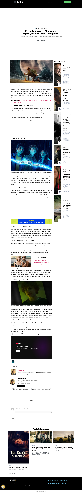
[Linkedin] (29, 486)
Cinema (64, 114)
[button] (14, 1)
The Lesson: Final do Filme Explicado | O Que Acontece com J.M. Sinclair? (67, 203)
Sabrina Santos (20, 370)
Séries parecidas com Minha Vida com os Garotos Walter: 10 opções (41, 449)
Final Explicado (26, 6)
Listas (34, 6)
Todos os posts (21, 385)
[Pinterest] (23, 486)
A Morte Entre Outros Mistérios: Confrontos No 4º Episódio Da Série (42, 262)
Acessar (50, 405)
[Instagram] (19, 486)
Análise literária (56, 6)
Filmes (67, 114)
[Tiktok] (27, 486)
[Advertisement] (41, 17)
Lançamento (71, 114)
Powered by (12, 366)
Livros (47, 6)
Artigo (64, 65)
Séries (37, 28)
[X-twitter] (25, 486)
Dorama (41, 6)
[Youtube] (21, 486)
